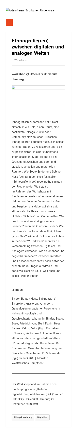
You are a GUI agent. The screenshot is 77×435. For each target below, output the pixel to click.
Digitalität (42, 417)
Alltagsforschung (23, 417)
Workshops (20, 60)
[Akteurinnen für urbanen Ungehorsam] (31, 10)
